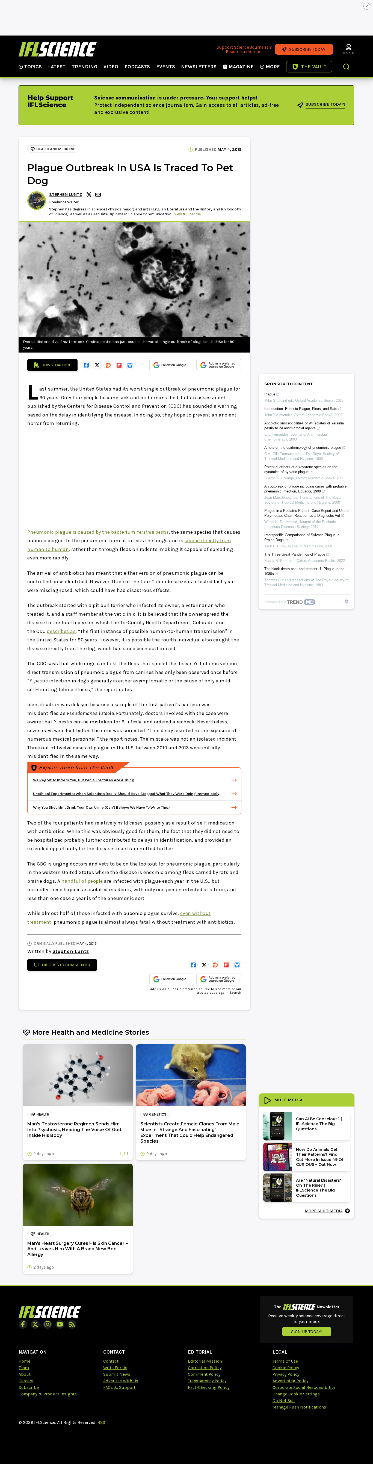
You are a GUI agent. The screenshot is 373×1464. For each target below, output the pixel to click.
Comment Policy (204, 1374)
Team (24, 1367)
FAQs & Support (119, 1387)
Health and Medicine (55, 149)
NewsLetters (199, 67)
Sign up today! (306, 1331)
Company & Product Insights (48, 1393)
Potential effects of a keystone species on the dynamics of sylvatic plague (300, 469)
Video (110, 67)
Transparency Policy (207, 1380)
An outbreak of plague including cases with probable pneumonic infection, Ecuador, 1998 (305, 488)
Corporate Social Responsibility (304, 1387)
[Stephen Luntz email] (98, 195)
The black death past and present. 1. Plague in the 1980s (304, 571)
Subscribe (29, 1387)
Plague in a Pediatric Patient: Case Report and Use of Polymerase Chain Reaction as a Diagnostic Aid (307, 513)
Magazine (241, 67)
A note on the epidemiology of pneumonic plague (302, 447)
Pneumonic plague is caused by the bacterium (82, 532)
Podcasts (137, 67)
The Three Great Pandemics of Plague (294, 554)
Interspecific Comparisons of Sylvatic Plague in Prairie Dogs (301, 537)
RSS (101, 1422)
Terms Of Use (285, 1361)
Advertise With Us (120, 1380)
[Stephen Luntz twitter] (90, 194)
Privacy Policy (286, 1374)
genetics (157, 1114)
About (25, 1374)
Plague (269, 394)
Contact (111, 1361)
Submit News (116, 1374)
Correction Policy (204, 1367)
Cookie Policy (286, 1367)
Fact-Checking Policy (208, 1387)
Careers (26, 1380)
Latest (57, 67)
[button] (346, 67)
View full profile (187, 214)
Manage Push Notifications (299, 1407)
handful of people (82, 881)
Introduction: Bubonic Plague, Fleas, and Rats (300, 409)
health (42, 1114)
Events (165, 67)
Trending (84, 67)
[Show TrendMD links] (347, 601)
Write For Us (115, 1367)
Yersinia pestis (153, 532)
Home (24, 1361)
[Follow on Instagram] (47, 1324)
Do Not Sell (284, 1400)
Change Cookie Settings (296, 1393)
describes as (61, 631)
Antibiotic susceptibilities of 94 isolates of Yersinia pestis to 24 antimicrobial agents (304, 425)
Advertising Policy (290, 1380)
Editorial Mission (205, 1361)
